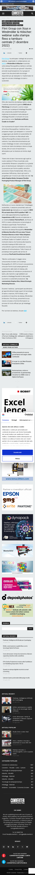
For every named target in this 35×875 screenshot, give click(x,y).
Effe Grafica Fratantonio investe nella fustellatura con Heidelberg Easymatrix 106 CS (17, 662)
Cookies (11, 869)
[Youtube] (27, 847)
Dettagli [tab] (14, 420)
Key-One (26, 872)
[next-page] (19, 382)
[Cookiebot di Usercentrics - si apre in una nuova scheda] (25, 415)
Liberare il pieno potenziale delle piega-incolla (16, 678)
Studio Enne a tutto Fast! (21, 731)
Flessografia (20, 25)
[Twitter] (22, 847)
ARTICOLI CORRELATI (10, 344)
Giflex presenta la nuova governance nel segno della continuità (21, 354)
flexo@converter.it (11, 834)
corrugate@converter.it (26, 834)
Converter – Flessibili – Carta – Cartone (14, 21)
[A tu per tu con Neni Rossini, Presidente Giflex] (6, 363)
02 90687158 (19, 832)
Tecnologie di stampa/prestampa (9, 25)
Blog (8, 18)
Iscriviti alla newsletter (20, 855)
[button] (3, 13)
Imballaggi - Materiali (6, 23)
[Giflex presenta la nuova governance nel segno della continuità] (6, 354)
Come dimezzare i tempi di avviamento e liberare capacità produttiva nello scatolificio (17, 655)
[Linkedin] (13, 847)
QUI (25, 311)
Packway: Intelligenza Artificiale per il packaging (17, 640)
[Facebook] (18, 847)
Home (3, 18)
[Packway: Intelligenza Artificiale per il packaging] (6, 700)
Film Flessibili (16, 23)
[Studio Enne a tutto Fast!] (6, 734)
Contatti (26, 869)
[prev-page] (16, 382)
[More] (26, 53)
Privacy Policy (18, 869)
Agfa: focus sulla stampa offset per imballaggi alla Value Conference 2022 (9, 336)
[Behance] (8, 847)
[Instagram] (4, 847)
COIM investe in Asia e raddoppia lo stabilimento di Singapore (25, 336)
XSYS (4, 63)
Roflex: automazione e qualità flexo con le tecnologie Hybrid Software (15, 647)
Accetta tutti (17, 452)
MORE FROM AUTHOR (10, 347)
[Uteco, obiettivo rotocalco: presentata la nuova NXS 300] (6, 743)
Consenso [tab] (5, 420)
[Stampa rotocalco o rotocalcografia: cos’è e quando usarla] (6, 752)
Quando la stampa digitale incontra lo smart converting (16, 670)
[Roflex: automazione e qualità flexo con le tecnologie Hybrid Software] (6, 709)
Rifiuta (17, 458)
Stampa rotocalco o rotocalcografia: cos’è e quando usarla (23, 751)
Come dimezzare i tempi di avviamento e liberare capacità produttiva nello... (22, 718)
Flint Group (5, 58)
